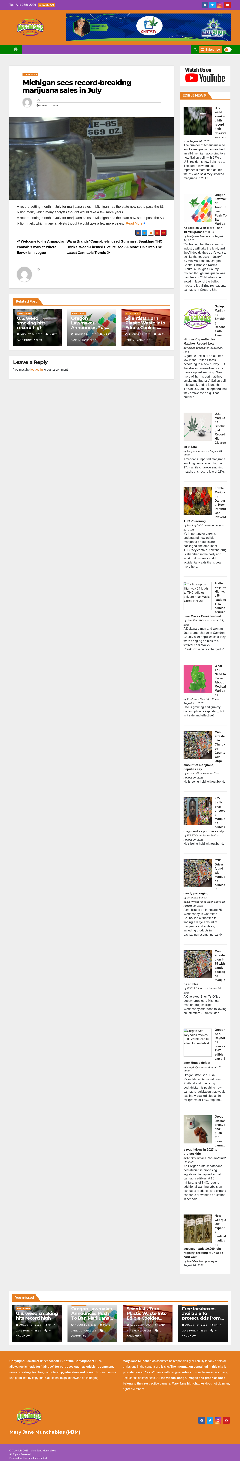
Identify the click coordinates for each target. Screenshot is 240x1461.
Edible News (30, 74)
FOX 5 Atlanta (195, 988)
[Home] (15, 49)
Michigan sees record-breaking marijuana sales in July (76, 86)
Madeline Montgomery (200, 1261)
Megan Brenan (196, 451)
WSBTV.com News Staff (201, 835)
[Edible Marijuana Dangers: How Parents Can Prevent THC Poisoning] (198, 501)
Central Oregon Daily (200, 1157)
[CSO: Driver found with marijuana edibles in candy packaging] (198, 873)
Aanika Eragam (196, 347)
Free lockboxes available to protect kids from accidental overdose (201, 1318)
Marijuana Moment (198, 236)
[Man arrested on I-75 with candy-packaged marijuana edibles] (198, 964)
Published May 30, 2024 (202, 699)
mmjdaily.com (195, 1066)
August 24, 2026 (31, 334)
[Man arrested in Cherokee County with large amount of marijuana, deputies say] (198, 744)
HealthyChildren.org (199, 525)
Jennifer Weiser (196, 620)
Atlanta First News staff (201, 773)
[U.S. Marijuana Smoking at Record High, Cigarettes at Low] (198, 426)
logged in (36, 369)
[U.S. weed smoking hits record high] (198, 120)
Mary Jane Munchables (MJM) (44, 1432)
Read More (134, 223)
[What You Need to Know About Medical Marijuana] (198, 678)
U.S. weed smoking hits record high (31, 322)
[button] (195, 49)
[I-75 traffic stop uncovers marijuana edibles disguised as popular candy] (198, 811)
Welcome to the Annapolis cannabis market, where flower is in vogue (40, 247)
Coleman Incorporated (35, 1458)
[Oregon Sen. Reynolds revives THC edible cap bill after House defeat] (198, 1042)
